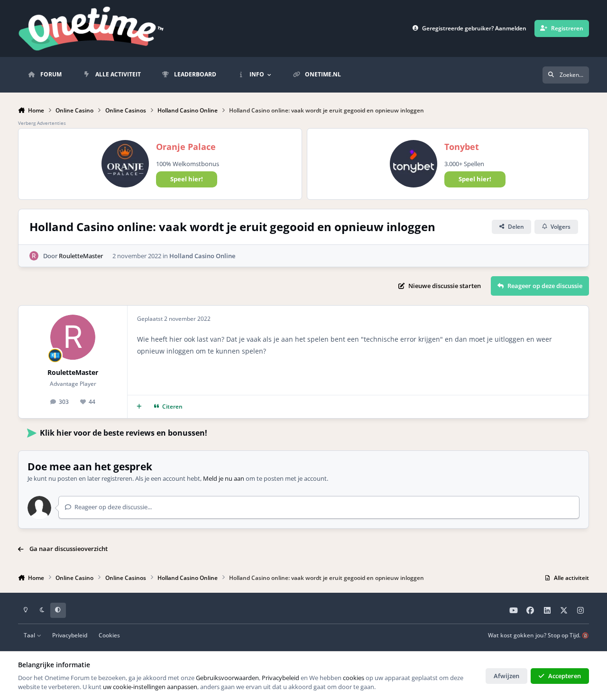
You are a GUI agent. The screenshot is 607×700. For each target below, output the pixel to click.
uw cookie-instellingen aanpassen (150, 686)
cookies (353, 677)
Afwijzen (506, 676)
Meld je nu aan (223, 478)
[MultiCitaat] (139, 407)
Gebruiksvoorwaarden (227, 677)
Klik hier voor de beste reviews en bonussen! (123, 433)
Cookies (109, 635)
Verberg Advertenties (42, 123)
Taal (30, 635)
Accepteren (564, 676)
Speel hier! (186, 179)
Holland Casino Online (202, 256)
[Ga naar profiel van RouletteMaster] (34, 256)
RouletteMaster (81, 256)
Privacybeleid (69, 635)
